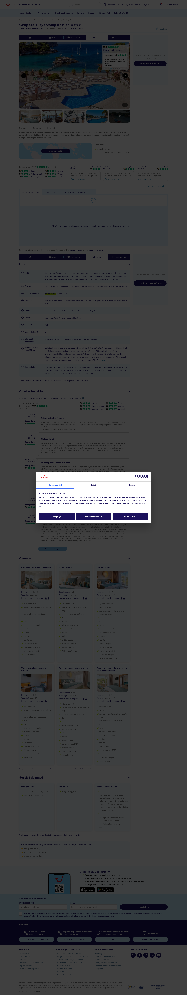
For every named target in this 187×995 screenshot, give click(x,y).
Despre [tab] (131, 485)
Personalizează (92, 516)
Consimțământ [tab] (55, 485)
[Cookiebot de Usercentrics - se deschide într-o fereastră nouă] (137, 477)
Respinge (57, 516)
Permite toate (130, 516)
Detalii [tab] (93, 485)
